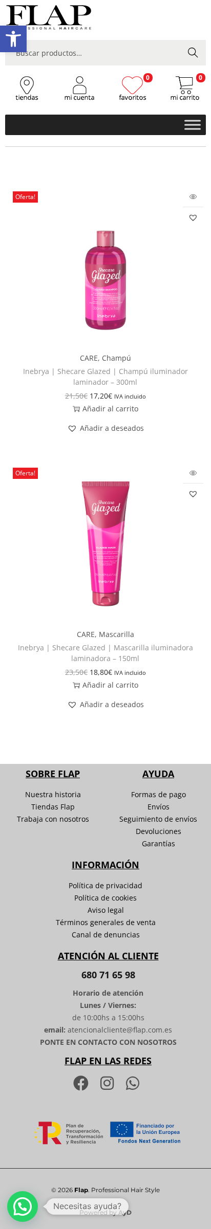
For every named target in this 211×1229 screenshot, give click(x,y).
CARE (89, 358)
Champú (116, 358)
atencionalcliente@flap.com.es (120, 1030)
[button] (13, 39)
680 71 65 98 (108, 975)
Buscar (193, 52)
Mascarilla (116, 634)
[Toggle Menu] (192, 124)
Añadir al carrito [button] (110, 408)
